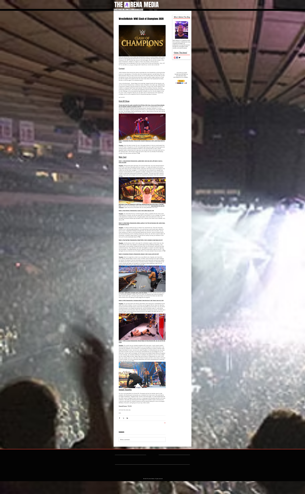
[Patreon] (175, 58)
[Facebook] (177, 58)
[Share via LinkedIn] (127, 418)
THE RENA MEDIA (136, 4)
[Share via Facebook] (119, 418)
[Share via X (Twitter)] (123, 418)
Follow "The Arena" (180, 53)
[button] (181, 82)
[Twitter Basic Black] (179, 58)
